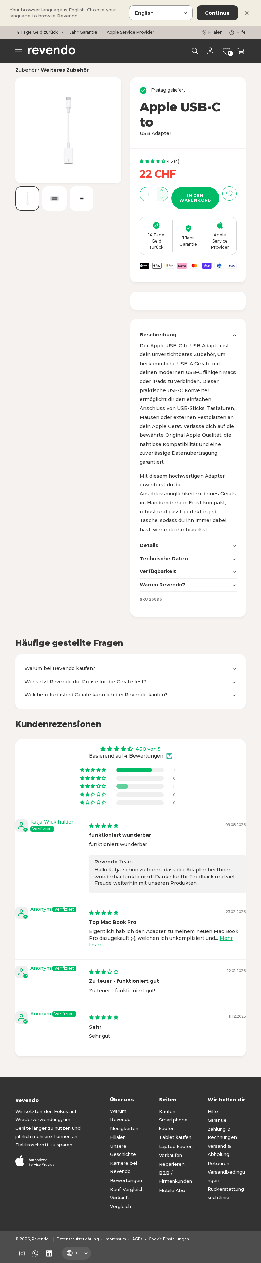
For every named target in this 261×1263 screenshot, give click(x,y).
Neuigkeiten (124, 1128)
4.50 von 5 (148, 749)
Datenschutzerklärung (78, 1239)
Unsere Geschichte (123, 1150)
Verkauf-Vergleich (120, 1202)
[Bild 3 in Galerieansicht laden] (82, 198)
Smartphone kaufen (173, 1124)
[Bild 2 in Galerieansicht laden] (54, 198)
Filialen (215, 32)
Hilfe (241, 32)
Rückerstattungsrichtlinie (226, 1193)
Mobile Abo (172, 1190)
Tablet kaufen (175, 1137)
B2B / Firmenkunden (175, 1177)
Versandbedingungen (226, 1176)
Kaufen (167, 1111)
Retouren (218, 1163)
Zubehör (26, 70)
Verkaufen (170, 1155)
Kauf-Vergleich (127, 1189)
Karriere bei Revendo (123, 1167)
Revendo (40, 1239)
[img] (103, 825)
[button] (19, 51)
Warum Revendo (120, 1115)
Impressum (115, 1239)
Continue (217, 13)
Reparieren (172, 1164)
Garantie (217, 1120)
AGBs (137, 1239)
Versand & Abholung (219, 1150)
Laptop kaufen (176, 1146)
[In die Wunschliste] (229, 193)
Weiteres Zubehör (64, 70)
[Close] (246, 13)
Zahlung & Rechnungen (222, 1133)
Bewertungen (126, 1180)
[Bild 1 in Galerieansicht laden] (27, 198)
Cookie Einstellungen (169, 1239)
